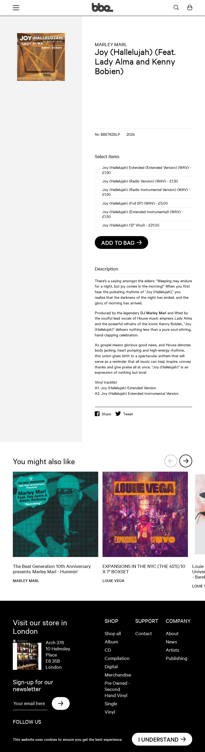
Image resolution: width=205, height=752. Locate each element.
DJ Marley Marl (153, 312)
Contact (143, 633)
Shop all (113, 633)
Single (111, 703)
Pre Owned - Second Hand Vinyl (117, 689)
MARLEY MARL (111, 44)
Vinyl (110, 712)
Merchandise (118, 674)
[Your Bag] (189, 8)
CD (108, 650)
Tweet (128, 413)
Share (106, 413)
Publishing (176, 658)
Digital (111, 666)
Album (111, 641)
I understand (158, 739)
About (172, 633)
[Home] (102, 10)
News (171, 641)
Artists (172, 650)
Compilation (117, 658)
